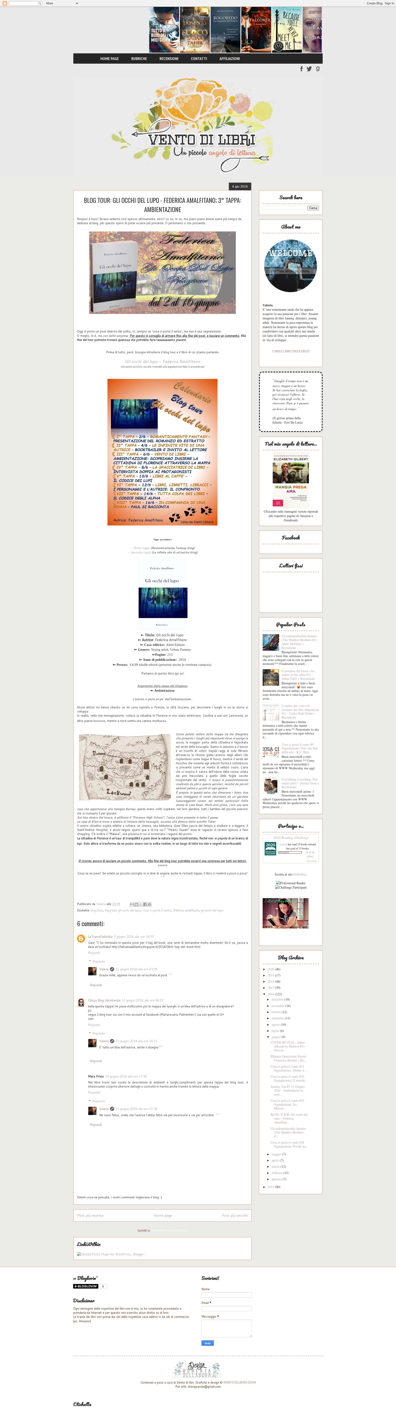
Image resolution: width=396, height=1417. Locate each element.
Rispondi (94, 953)
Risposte (99, 961)
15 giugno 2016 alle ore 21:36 (136, 1109)
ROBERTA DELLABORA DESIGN (239, 1382)
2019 (271, 975)
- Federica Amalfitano (162, 361)
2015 (271, 1187)
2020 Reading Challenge (291, 837)
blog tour (97, 910)
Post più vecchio (235, 1215)
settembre (278, 1018)
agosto (276, 1024)
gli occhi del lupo (212, 910)
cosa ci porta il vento (157, 910)
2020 (271, 969)
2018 (271, 981)
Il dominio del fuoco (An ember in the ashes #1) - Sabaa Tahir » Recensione (298, 675)
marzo (276, 1166)
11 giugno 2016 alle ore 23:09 (136, 969)
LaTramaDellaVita (100, 937)
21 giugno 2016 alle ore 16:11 (136, 1041)
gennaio (277, 1179)
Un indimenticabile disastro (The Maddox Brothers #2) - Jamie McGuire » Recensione (300, 642)
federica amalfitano (186, 910)
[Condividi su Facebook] (145, 904)
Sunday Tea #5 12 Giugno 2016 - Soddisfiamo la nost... (288, 1090)
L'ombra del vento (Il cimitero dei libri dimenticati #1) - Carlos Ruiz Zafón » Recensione (300, 711)
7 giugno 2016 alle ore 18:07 (134, 937)
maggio (277, 1154)
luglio (276, 1030)
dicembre (278, 999)
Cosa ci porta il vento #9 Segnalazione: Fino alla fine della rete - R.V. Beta (300, 748)
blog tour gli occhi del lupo (123, 910)
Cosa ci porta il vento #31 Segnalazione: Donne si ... (289, 1068)
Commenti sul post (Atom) (169, 1230)
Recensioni (169, 58)
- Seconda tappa (139, 552)
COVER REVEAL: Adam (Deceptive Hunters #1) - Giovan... (288, 1046)
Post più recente (90, 1215)
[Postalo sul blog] (136, 904)
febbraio (277, 1173)
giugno (276, 1037)
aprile (276, 1160)
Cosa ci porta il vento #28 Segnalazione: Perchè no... (289, 1144)
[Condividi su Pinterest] (149, 904)
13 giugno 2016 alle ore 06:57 (142, 1000)
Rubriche (139, 58)
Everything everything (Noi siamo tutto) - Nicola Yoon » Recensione (300, 783)
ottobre (277, 1012)
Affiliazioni (230, 58)
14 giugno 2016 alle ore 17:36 (126, 1076)
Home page (109, 58)
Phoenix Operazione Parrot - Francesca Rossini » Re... (289, 1058)
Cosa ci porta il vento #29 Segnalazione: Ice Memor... (287, 1104)
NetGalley (299, 874)
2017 (271, 987)
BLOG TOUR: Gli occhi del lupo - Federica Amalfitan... (289, 1118)
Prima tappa (141, 548)
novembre (278, 1006)
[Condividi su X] (140, 904)
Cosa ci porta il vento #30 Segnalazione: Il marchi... (289, 1078)
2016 (271, 994)
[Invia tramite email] (132, 904)
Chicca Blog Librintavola (104, 1000)
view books (311, 860)
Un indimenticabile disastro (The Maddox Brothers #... (288, 1132)
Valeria (104, 969)
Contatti (199, 58)
